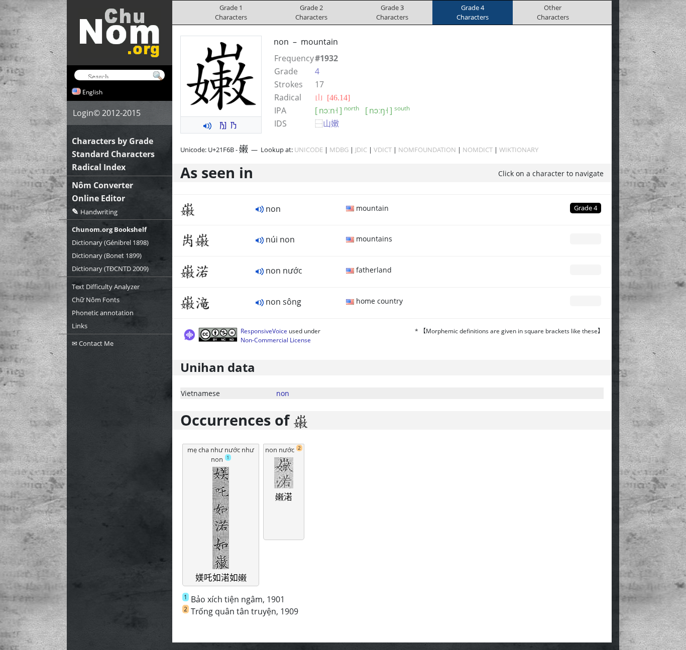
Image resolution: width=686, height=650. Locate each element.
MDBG (339, 149)
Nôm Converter (102, 185)
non (282, 393)
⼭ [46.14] (332, 97)
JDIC (361, 149)
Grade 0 (585, 238)
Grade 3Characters (392, 12)
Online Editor (98, 198)
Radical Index (99, 167)
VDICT (383, 149)
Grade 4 (585, 207)
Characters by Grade (112, 141)
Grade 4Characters (472, 12)
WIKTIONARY (518, 149)
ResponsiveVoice (264, 331)
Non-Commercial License (276, 340)
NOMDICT (478, 149)
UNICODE (308, 149)
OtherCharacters (553, 12)
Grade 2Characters (311, 12)
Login (83, 112)
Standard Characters (113, 154)
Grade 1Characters (231, 12)
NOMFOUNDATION (427, 149)
